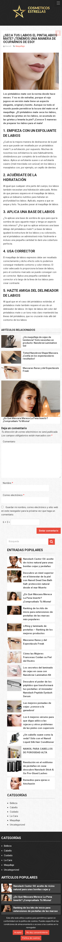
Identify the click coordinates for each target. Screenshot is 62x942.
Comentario (9, 441)
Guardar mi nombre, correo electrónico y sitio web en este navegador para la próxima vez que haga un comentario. (29, 511)
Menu (58, 3)
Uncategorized (17, 824)
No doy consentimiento (37, 932)
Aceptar (18, 932)
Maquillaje (20, 46)
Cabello (14, 807)
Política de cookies (31, 938)
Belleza (13, 803)
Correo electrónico (13, 495)
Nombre (8, 483)
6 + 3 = (7, 522)
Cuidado (14, 811)
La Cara (14, 816)
